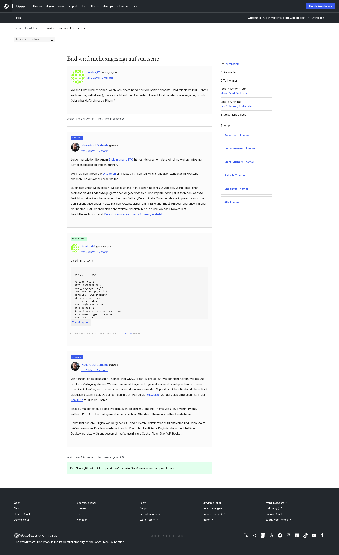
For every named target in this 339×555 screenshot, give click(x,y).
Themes (82, 508)
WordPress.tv (149, 519)
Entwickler (153, 394)
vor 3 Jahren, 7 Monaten (100, 77)
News (17, 508)
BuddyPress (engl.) (278, 519)
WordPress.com (276, 502)
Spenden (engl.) (214, 513)
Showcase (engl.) (87, 502)
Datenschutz (21, 519)
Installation (31, 27)
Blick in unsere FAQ (121, 159)
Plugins (81, 513)
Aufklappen (82, 322)
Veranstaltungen (212, 508)
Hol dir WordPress (320, 6)
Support (144, 508)
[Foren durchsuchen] (51, 39)
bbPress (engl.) (276, 513)
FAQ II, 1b (77, 400)
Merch (208, 519)
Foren (17, 17)
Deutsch (52, 536)
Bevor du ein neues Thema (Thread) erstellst (133, 214)
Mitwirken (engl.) (212, 502)
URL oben (109, 173)
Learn (143, 502)
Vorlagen (82, 519)
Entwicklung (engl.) (151, 513)
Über (17, 502)
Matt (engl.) (274, 508)
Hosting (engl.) (23, 513)
